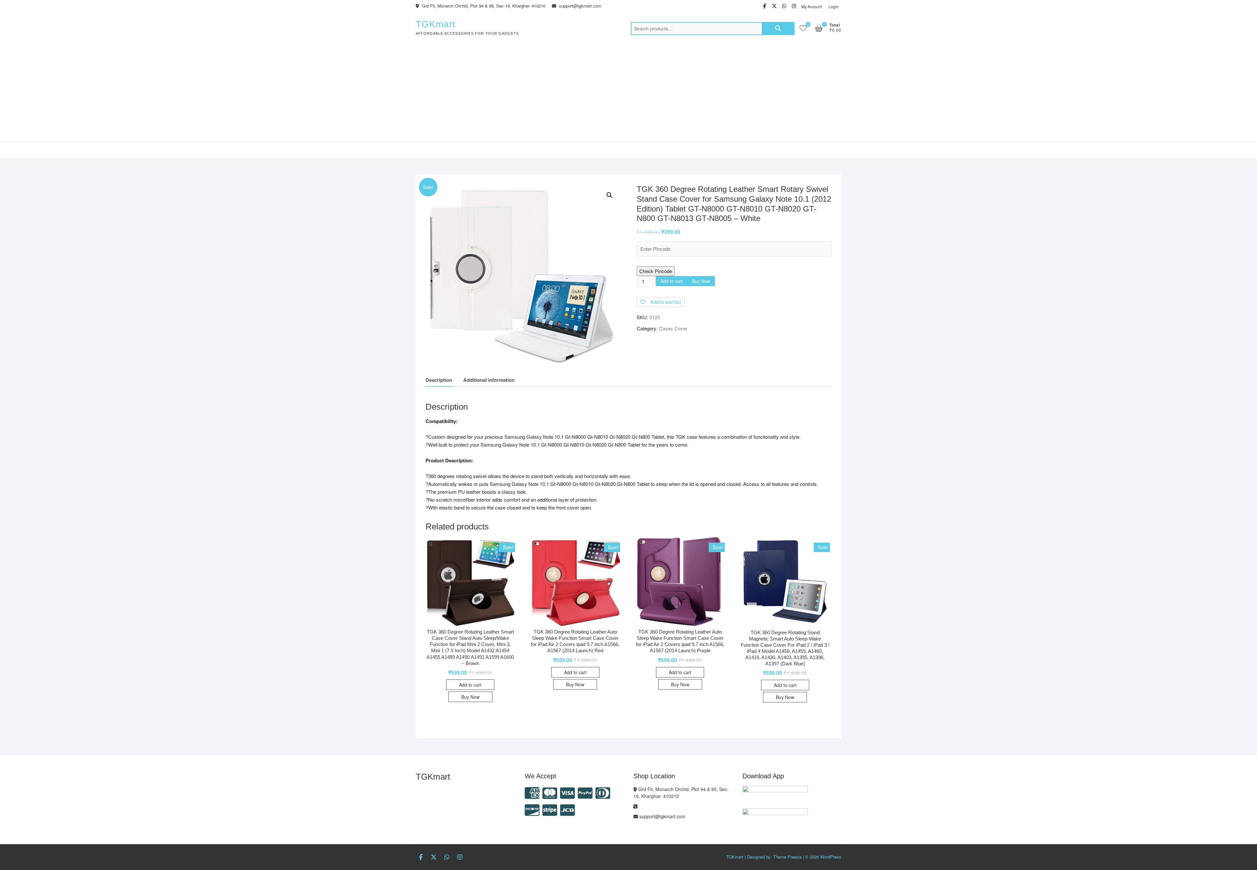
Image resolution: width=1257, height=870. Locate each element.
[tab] (439, 380)
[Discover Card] (532, 809)
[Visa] (567, 792)
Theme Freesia (787, 857)
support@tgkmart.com (579, 6)
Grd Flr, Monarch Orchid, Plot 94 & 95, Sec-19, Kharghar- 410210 (483, 6)
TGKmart (435, 24)
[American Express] (532, 792)
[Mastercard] (549, 792)
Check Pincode (655, 271)
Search (778, 28)
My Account (811, 6)
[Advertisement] (628, 92)
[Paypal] (585, 792)
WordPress (830, 857)
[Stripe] (549, 809)
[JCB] (567, 809)
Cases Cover (673, 328)
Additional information (489, 379)
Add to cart (671, 281)
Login (834, 6)
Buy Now (701, 281)
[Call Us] (635, 806)
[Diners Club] (602, 792)
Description (439, 379)
